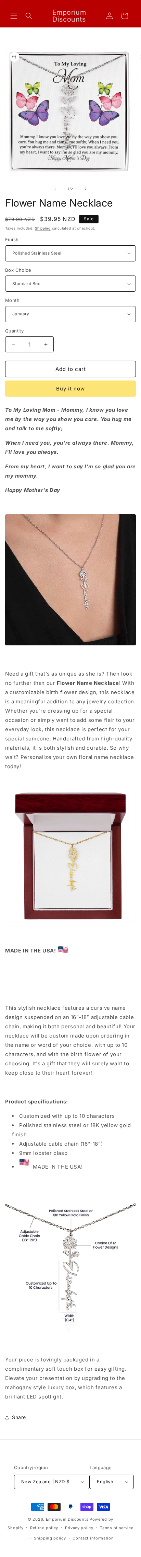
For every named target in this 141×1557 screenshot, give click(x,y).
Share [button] (19, 1417)
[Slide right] (85, 188)
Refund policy (44, 1527)
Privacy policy (79, 1527)
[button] (13, 15)
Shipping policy (50, 1538)
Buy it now (70, 388)
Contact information (93, 1538)
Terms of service (116, 1527)
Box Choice (18, 270)
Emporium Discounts (67, 1519)
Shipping (43, 228)
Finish (11, 239)
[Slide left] (55, 188)
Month (12, 300)
